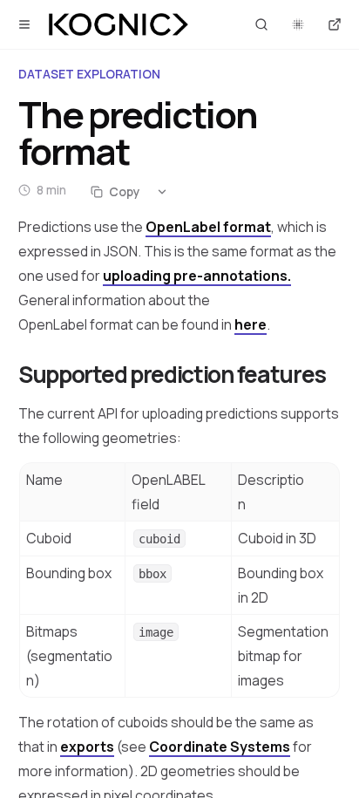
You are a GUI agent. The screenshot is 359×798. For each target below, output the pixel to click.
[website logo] (118, 24)
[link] (197, 275)
